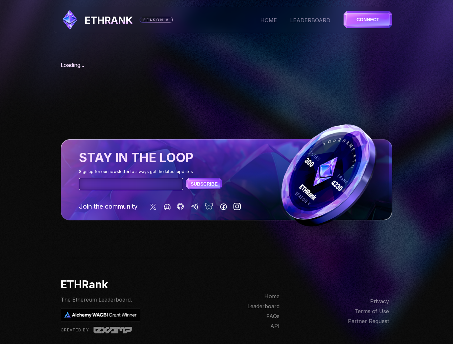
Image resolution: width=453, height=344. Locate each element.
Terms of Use (372, 311)
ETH (109, 20)
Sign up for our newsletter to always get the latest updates (136, 171)
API (275, 326)
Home (268, 20)
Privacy (379, 301)
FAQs (273, 316)
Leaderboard (310, 20)
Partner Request (368, 321)
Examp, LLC (113, 330)
